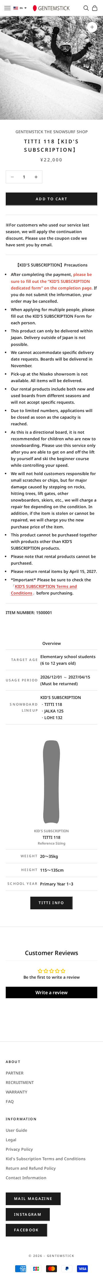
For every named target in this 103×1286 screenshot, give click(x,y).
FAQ (10, 1101)
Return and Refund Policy (31, 1168)
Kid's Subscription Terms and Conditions (46, 1158)
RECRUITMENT (20, 1082)
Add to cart (51, 198)
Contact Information (26, 1177)
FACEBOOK (26, 1229)
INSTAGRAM (27, 1214)
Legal (11, 1139)
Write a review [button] (51, 992)
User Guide (16, 1130)
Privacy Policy (19, 1149)
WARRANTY (16, 1092)
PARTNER (14, 1073)
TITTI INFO (51, 902)
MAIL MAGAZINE (33, 1198)
